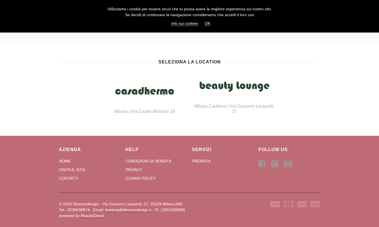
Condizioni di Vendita (148, 161)
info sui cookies (184, 23)
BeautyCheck (92, 215)
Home (65, 161)
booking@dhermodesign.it (128, 210)
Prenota (201, 161)
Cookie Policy (141, 178)
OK (207, 23)
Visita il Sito (72, 169)
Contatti (68, 178)
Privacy (134, 169)
